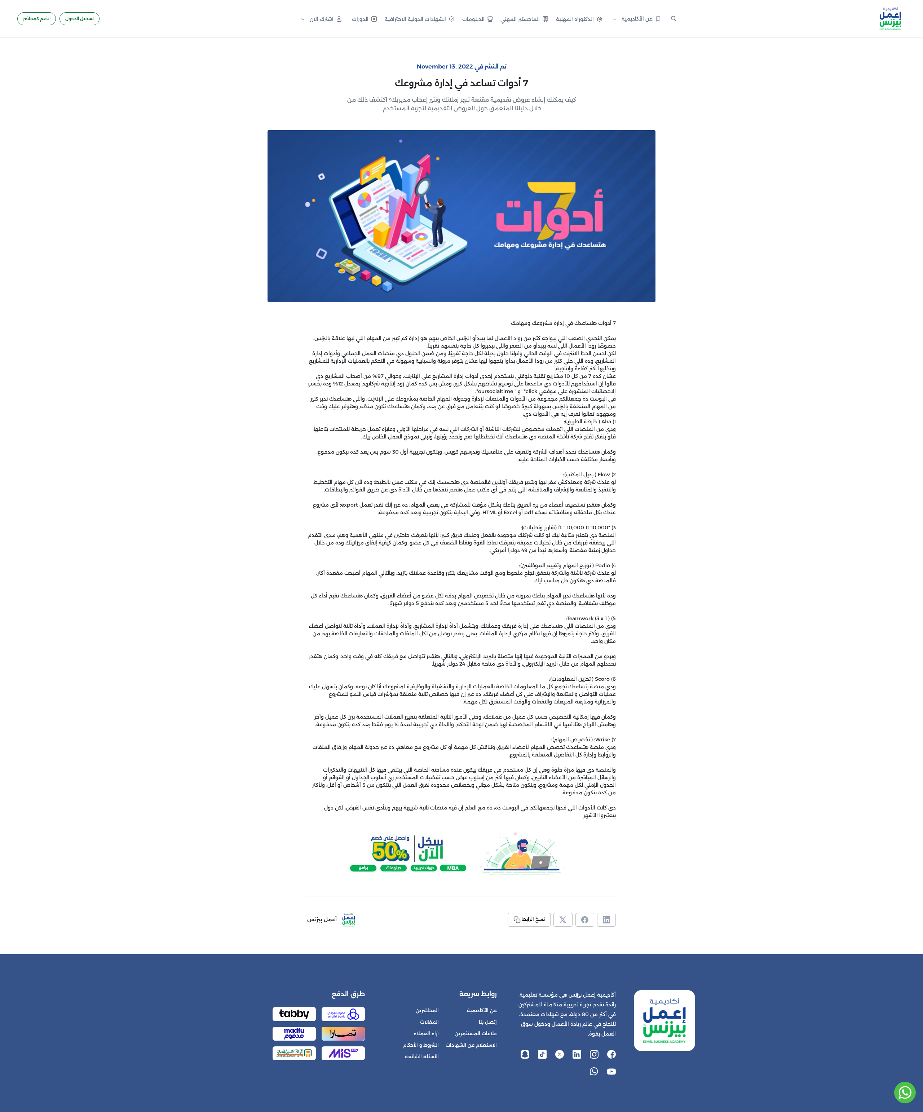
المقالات (429, 1022)
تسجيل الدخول (79, 18)
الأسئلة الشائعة (422, 1056)
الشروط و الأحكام (421, 1045)
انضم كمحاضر (36, 18)
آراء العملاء (426, 1033)
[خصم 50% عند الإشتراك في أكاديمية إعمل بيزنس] (461, 854)
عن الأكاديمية (482, 1010)
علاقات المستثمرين (476, 1033)
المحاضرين (427, 1010)
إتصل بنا (488, 1022)
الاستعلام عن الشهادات (471, 1045)
